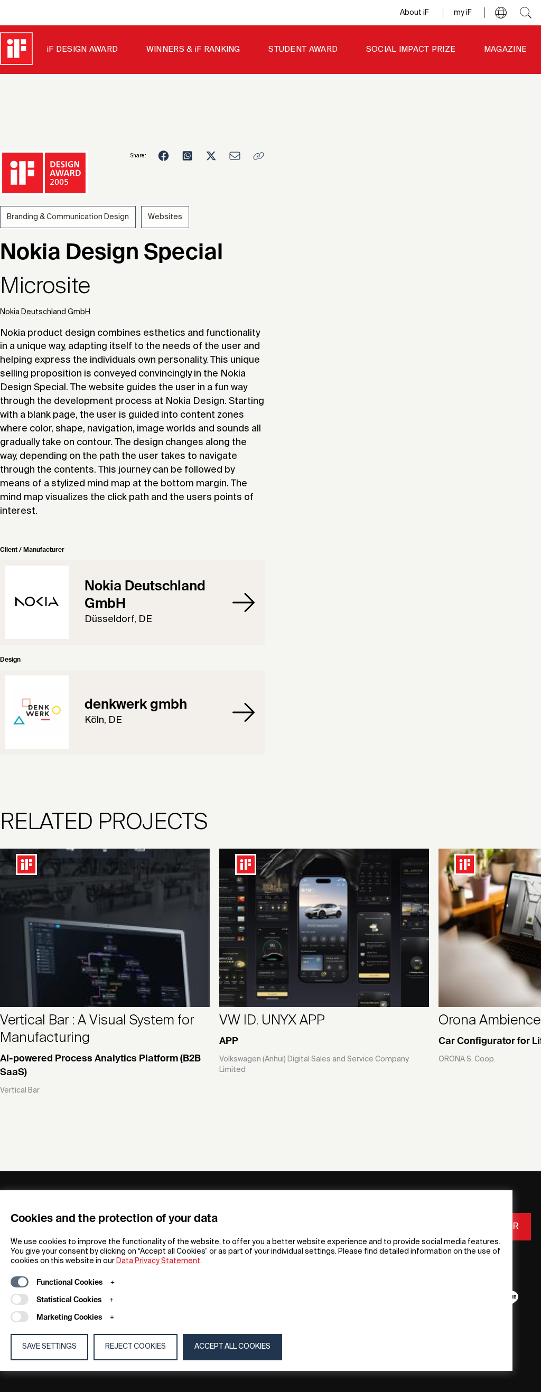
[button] (501, 12)
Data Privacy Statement (158, 1261)
